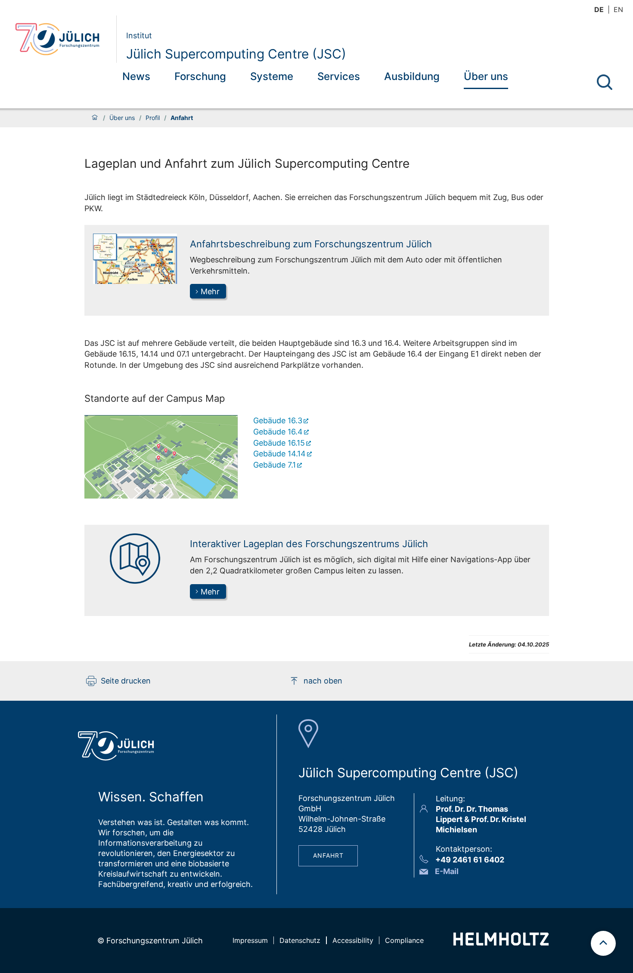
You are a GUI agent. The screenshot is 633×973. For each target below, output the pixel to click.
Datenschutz (299, 940)
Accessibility (352, 940)
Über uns (486, 76)
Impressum (250, 940)
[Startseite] (95, 118)
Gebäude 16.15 (279, 442)
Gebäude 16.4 (278, 431)
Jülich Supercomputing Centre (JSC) (236, 54)
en (618, 9)
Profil (153, 118)
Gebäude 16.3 (277, 420)
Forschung (200, 76)
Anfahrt (328, 855)
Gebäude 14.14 (279, 453)
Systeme (271, 76)
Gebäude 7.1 (274, 464)
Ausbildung (412, 76)
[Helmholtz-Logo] (501, 942)
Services (338, 76)
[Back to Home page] (62, 39)
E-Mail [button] (447, 871)
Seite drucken (126, 680)
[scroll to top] (603, 943)
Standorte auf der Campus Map (154, 398)
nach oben (323, 680)
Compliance (404, 940)
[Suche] (604, 82)
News (136, 76)
